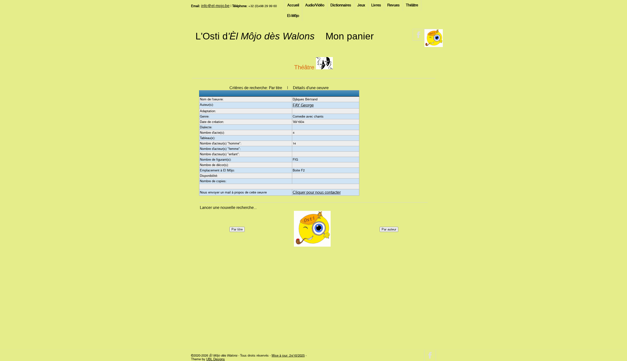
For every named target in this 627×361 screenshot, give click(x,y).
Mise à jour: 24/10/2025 (288, 355)
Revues (393, 5)
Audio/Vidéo (314, 5)
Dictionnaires (340, 5)
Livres (376, 5)
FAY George (303, 105)
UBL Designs (215, 359)
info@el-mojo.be (215, 5)
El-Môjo (293, 15)
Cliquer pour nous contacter (317, 192)
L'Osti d (255, 36)
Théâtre (412, 5)
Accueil (293, 5)
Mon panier (350, 36)
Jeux (361, 5)
